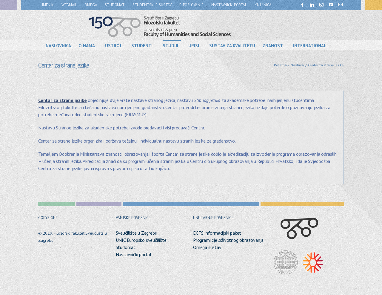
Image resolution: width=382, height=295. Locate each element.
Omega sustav (207, 247)
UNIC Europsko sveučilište (141, 240)
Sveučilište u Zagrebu (136, 233)
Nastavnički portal (133, 254)
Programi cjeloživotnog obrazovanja (228, 240)
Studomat (125, 247)
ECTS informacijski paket (217, 233)
